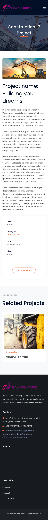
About (7, 493)
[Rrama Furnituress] (17, 7)
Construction (13, 234)
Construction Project (18, 356)
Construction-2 (12, 352)
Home (7, 487)
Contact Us (9, 498)
